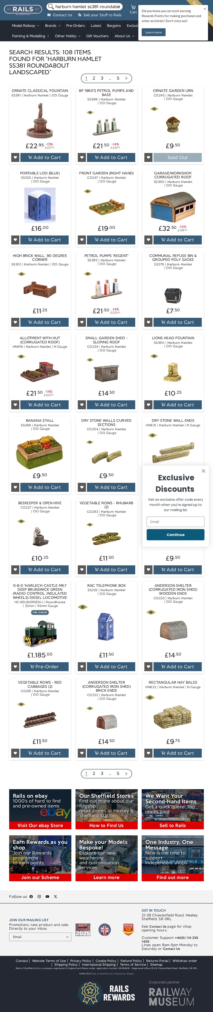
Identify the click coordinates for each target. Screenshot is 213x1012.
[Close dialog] (203, 471)
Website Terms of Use (49, 961)
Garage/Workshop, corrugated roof (173, 175)
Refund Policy (131, 961)
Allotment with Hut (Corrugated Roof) (40, 340)
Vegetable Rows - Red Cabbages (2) (40, 684)
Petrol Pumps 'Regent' (106, 256)
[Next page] (126, 79)
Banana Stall (40, 421)
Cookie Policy (106, 961)
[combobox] (84, 6)
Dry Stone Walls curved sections (106, 423)
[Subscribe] (67, 937)
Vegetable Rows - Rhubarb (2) (106, 505)
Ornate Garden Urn (173, 91)
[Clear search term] (119, 7)
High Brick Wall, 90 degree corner (40, 258)
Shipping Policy (66, 964)
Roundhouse (55, 602)
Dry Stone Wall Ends (173, 421)
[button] (133, 10)
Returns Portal (157, 961)
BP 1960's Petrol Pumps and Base (106, 93)
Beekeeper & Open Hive (40, 503)
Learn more (153, 32)
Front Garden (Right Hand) (106, 173)
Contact (22, 961)
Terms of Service (133, 964)
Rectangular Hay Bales (173, 682)
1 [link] (86, 78)
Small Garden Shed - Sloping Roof (106, 340)
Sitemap (156, 964)
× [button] (205, 8)
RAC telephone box (106, 586)
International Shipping (99, 964)
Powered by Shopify (124, 974)
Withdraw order (185, 961)
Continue (176, 534)
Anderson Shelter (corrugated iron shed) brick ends (106, 686)
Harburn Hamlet (36, 95)
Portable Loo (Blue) (40, 173)
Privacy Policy (81, 961)
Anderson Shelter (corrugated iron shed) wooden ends (173, 590)
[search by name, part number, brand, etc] (50, 7)
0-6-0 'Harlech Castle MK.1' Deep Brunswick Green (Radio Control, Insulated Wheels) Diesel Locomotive (40, 592)
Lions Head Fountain (173, 338)
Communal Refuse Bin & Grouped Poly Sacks (173, 258)
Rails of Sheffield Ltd (102, 974)
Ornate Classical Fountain (40, 91)
